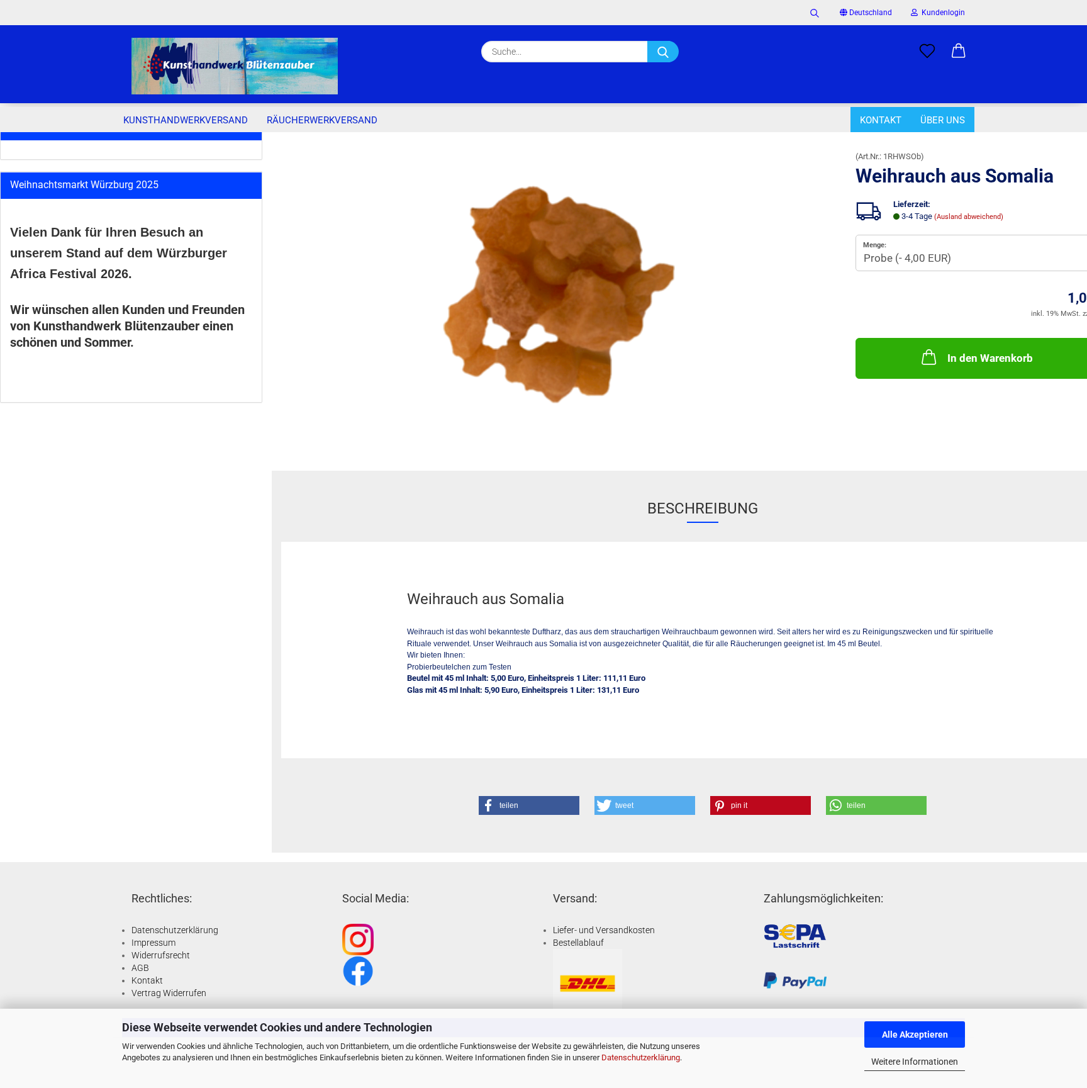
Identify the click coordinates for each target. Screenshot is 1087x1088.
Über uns (942, 120)
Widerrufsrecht (160, 955)
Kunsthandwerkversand (185, 120)
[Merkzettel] (927, 51)
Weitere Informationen (914, 1062)
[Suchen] (814, 12)
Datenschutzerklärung (640, 1057)
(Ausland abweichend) (968, 217)
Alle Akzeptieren (915, 1034)
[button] (958, 51)
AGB (140, 968)
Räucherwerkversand (322, 120)
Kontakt (880, 120)
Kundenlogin (941, 12)
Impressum (153, 943)
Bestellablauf (578, 943)
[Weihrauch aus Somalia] (559, 293)
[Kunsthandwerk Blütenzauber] (234, 66)
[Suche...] (663, 51)
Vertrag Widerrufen (168, 993)
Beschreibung (702, 508)
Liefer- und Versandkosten (604, 930)
